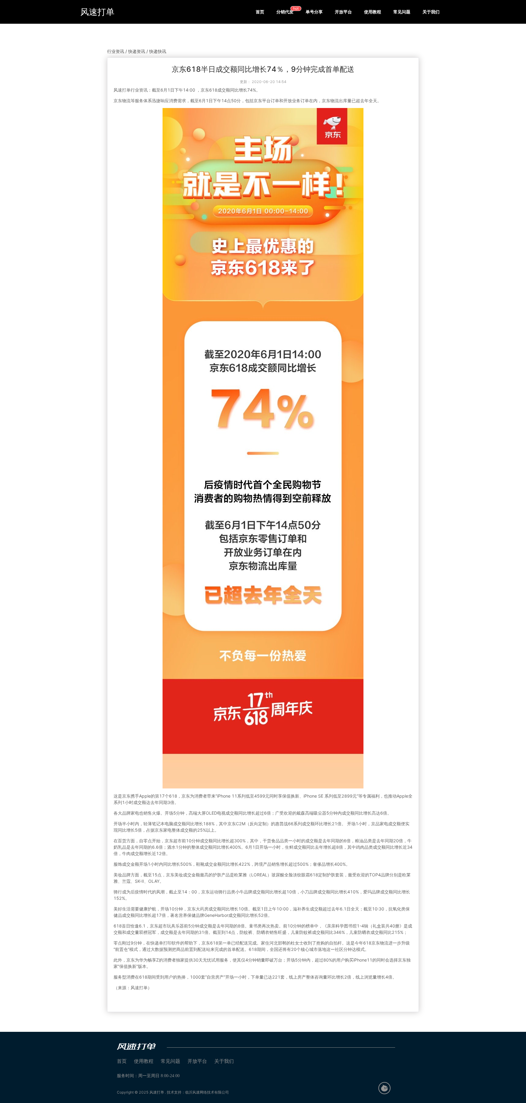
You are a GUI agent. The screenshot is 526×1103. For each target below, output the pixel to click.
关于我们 (431, 11)
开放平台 (343, 11)
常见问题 (401, 11)
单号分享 (314, 11)
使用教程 (372, 11)
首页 (260, 11)
